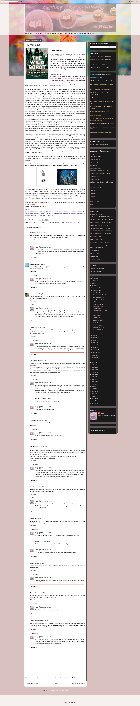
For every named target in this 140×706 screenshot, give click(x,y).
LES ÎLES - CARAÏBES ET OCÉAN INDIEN (102, 182)
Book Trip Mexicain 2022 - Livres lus (101, 67)
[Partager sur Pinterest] (48, 220)
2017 (93, 369)
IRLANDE (92, 199)
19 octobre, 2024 (44, 541)
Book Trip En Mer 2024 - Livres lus (100, 62)
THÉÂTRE (93, 256)
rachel (32, 518)
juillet (95, 338)
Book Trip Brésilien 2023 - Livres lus (101, 65)
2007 (93, 394)
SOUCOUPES (96, 318)
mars (95, 347)
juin (94, 340)
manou (32, 563)
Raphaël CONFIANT (98, 297)
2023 (93, 355)
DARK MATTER (97, 323)
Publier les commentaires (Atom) (59, 690)
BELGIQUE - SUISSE (96, 188)
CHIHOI (95, 302)
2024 (93, 285)
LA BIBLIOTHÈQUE (98, 299)
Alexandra (33, 264)
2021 (93, 360)
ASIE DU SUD (94, 165)
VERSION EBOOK (73, 222)
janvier (95, 352)
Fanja (36, 247)
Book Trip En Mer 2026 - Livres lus (100, 56)
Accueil (55, 684)
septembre (96, 333)
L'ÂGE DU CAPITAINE (99, 304)
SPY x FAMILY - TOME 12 (100, 310)
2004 (93, 401)
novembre (96, 290)
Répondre (33, 240)
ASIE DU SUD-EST (95, 168)
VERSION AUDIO (95, 271)
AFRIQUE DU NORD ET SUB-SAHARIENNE (102, 154)
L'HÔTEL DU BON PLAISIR (100, 294)
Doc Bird (33, 360)
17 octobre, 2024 (40, 593)
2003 (93, 403)
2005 (93, 398)
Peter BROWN (97, 315)
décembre (96, 288)
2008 (93, 391)
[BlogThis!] (42, 220)
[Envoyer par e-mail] (40, 220)
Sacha (32, 327)
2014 (93, 377)
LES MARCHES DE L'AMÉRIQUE (98, 307)
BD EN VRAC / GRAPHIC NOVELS (99, 217)
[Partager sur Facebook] (46, 220)
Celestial (33, 620)
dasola (32, 487)
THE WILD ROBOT (98, 313)
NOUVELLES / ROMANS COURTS (99, 231)
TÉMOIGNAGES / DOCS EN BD (98, 228)
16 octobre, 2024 (46, 247)
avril (95, 345)
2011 (93, 384)
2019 (93, 365)
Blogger (73, 702)
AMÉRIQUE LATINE (95, 157)
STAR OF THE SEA (98, 327)
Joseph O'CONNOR (98, 330)
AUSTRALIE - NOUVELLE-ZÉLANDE (100, 185)
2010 (93, 386)
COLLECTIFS (93, 253)
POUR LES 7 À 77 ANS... (37, 222)
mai (94, 342)
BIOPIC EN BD (94, 250)
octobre (95, 292)
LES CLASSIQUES (95, 248)
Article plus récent (31, 684)
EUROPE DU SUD (95, 176)
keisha (32, 294)
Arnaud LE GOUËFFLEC (100, 320)
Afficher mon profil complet (106, 415)
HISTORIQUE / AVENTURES (98, 242)
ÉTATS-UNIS (93, 193)
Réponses (35, 243)
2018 (93, 367)
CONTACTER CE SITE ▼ (97, 430)
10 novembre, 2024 (42, 620)
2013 (93, 379)
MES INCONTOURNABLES (97, 144)
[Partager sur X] (44, 220)
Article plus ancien (78, 684)
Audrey (32, 232)
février (95, 350)
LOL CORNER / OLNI (96, 236)
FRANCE (92, 196)
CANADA (92, 190)
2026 (93, 281)
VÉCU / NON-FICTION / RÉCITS (99, 234)
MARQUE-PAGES (95, 259)
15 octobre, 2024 (40, 232)
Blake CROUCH (97, 325)
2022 (93, 357)
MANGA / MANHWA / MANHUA (99, 222)
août (94, 335)
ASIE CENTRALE (95, 159)
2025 (93, 283)
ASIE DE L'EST (94, 162)
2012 (93, 381)
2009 (93, 389)
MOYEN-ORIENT (95, 179)
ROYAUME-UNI (94, 202)
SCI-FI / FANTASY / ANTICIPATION (56, 222)
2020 (93, 362)
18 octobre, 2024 (46, 607)
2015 (93, 374)
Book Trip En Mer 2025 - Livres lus (100, 59)
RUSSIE (92, 204)
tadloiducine (34, 446)
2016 (93, 372)
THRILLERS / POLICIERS (97, 225)
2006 (93, 396)
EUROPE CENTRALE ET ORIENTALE (100, 173)
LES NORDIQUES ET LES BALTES (99, 171)
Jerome (32, 593)
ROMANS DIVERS (95, 214)
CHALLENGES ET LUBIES (97, 245)
